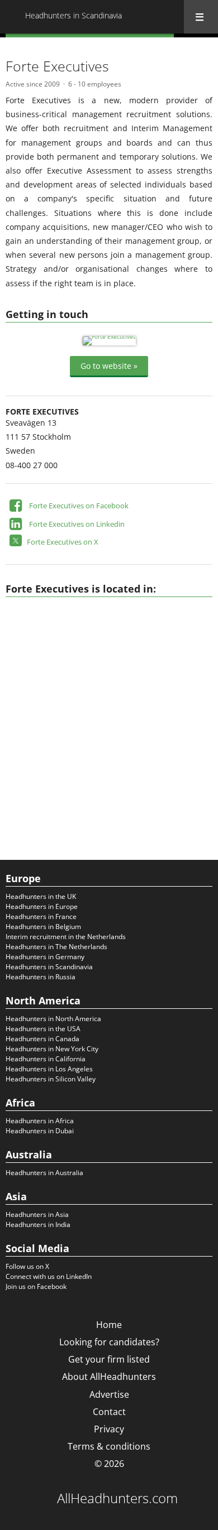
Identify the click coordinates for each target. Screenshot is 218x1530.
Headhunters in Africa (40, 1120)
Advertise (109, 1394)
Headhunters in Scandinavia (49, 966)
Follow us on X (27, 1266)
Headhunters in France (41, 916)
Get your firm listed (109, 1359)
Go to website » (109, 365)
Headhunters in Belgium (43, 926)
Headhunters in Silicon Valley (51, 1079)
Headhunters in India (38, 1224)
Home (109, 1325)
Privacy (109, 1429)
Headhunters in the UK (41, 896)
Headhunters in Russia (40, 976)
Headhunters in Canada (42, 1038)
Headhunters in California (46, 1059)
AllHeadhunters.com (117, 1498)
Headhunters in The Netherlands (56, 946)
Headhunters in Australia (44, 1172)
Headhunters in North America (53, 1018)
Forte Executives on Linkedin (77, 524)
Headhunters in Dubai (40, 1131)
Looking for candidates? (109, 1342)
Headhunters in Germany (45, 956)
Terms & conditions (109, 1446)
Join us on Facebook (36, 1286)
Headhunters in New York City (52, 1048)
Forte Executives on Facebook (79, 506)
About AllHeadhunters (109, 1376)
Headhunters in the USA (43, 1028)
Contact (109, 1412)
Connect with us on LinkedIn (49, 1276)
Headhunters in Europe (42, 906)
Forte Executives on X (62, 542)
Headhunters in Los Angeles (49, 1069)
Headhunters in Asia (37, 1214)
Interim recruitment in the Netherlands (66, 936)
